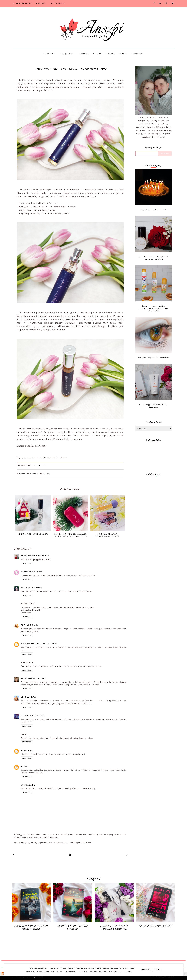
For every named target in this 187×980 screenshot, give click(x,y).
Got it (157, 970)
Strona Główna (22, 3)
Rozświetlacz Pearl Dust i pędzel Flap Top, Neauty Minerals (153, 257)
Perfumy (84, 53)
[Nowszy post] (13, 854)
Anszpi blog (29, 977)
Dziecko (123, 53)
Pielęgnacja (67, 53)
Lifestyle (137, 53)
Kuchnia (110, 53)
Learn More (146, 970)
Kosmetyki (49, 53)
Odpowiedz (26, 563)
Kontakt (41, 3)
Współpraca (58, 3)
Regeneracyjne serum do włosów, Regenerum (153, 405)
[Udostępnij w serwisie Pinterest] (44, 466)
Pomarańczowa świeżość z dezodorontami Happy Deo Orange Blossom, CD (153, 308)
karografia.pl (168, 977)
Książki (97, 53)
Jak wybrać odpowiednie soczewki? (153, 357)
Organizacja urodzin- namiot (153, 210)
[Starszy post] (127, 854)
